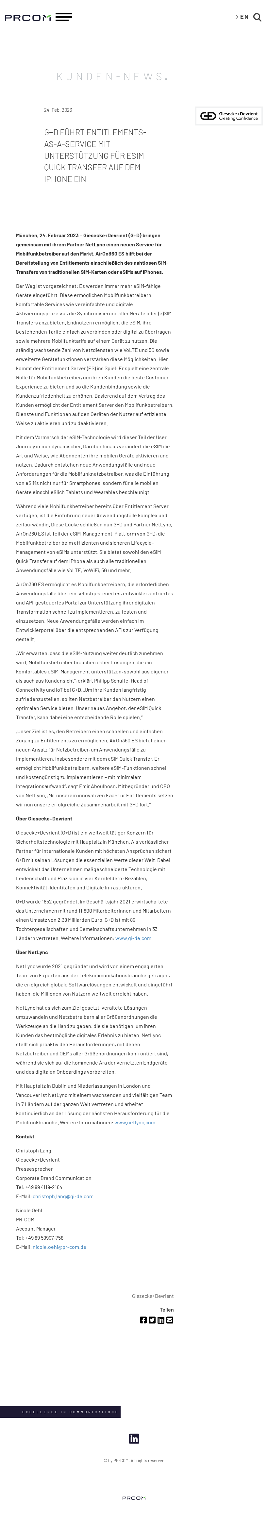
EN (244, 16)
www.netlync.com (134, 1122)
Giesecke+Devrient (153, 1296)
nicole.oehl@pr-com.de (59, 1247)
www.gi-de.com (133, 938)
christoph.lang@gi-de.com (63, 1196)
